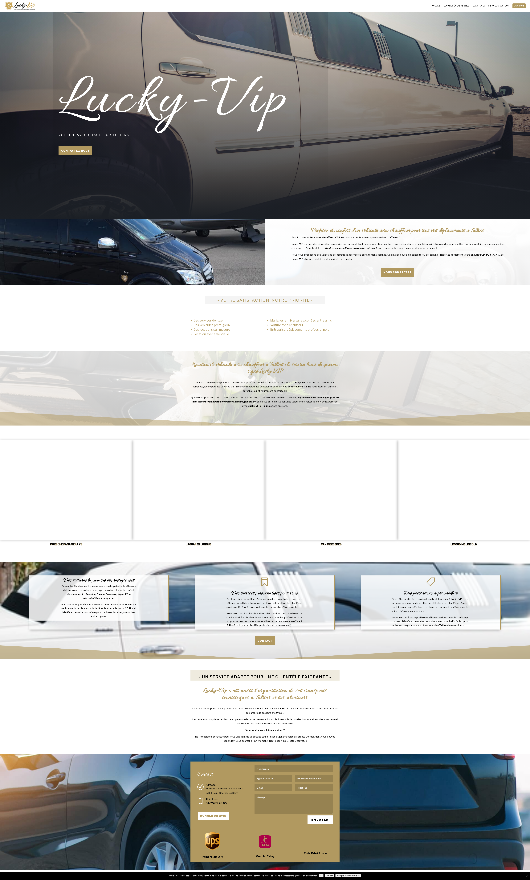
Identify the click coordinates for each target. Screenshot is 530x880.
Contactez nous (75, 150)
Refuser (329, 876)
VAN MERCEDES (331, 544)
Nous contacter (397, 272)
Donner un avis (213, 815)
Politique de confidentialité (348, 876)
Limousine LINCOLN (464, 544)
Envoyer (320, 819)
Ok (321, 876)
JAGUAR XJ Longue (198, 544)
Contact (265, 640)
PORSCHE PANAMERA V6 (66, 544)
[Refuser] (526, 876)
